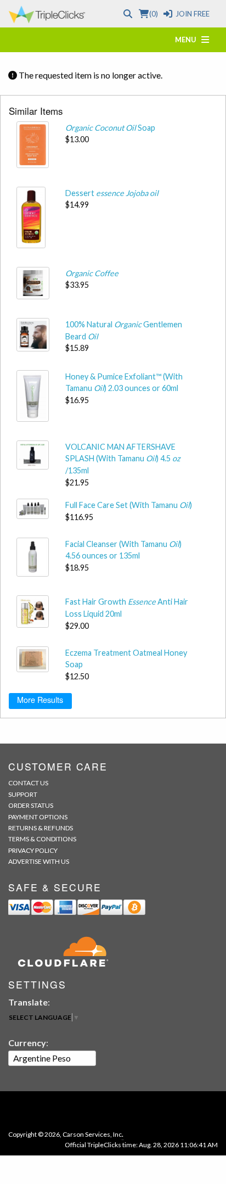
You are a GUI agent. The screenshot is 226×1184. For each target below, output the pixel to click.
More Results (40, 699)
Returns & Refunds (40, 828)
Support (22, 794)
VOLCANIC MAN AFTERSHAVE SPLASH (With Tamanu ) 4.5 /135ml (122, 458)
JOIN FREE (193, 13)
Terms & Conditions (42, 839)
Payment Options (37, 817)
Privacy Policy (33, 850)
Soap (110, 127)
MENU (188, 39)
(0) (153, 13)
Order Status (30, 805)
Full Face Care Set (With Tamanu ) (128, 505)
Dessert (112, 193)
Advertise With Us (38, 861)
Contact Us (28, 783)
